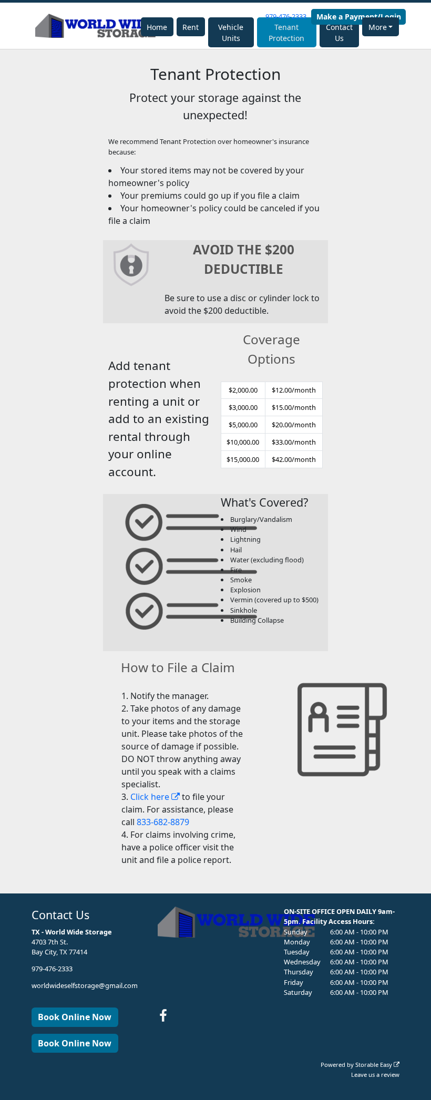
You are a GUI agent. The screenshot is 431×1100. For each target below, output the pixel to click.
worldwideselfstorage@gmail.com (85, 985)
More (377, 27)
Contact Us (339, 32)
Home (157, 27)
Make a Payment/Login (358, 17)
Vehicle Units (230, 32)
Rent (190, 27)
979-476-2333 (285, 16)
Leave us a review (375, 1074)
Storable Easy (374, 1064)
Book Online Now (74, 1017)
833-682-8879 (163, 822)
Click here (150, 797)
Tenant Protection (286, 32)
